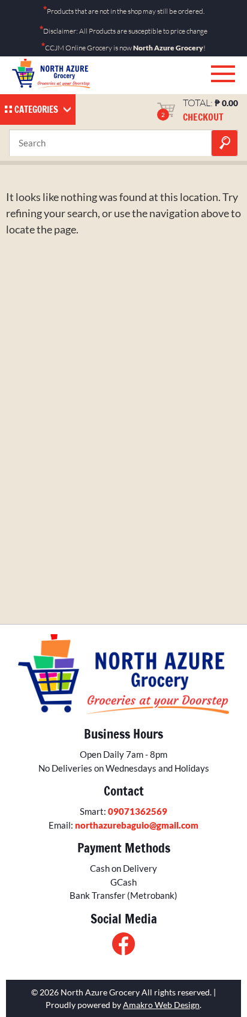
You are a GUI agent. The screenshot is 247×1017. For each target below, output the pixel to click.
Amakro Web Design (161, 1005)
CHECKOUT (203, 117)
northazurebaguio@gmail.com (136, 825)
